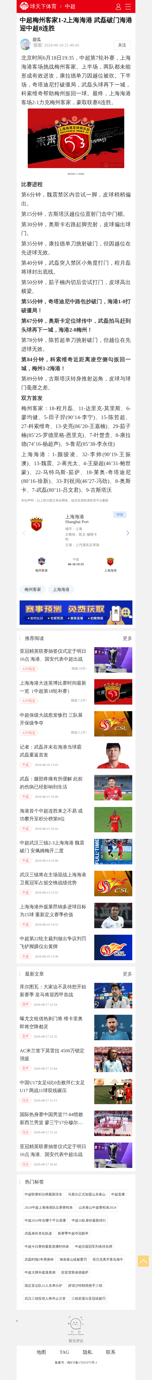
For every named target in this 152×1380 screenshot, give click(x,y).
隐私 (87, 1352)
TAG (64, 1352)
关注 (122, 45)
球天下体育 (43, 6)
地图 (41, 1352)
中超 (70, 6)
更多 (127, 638)
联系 (110, 1352)
